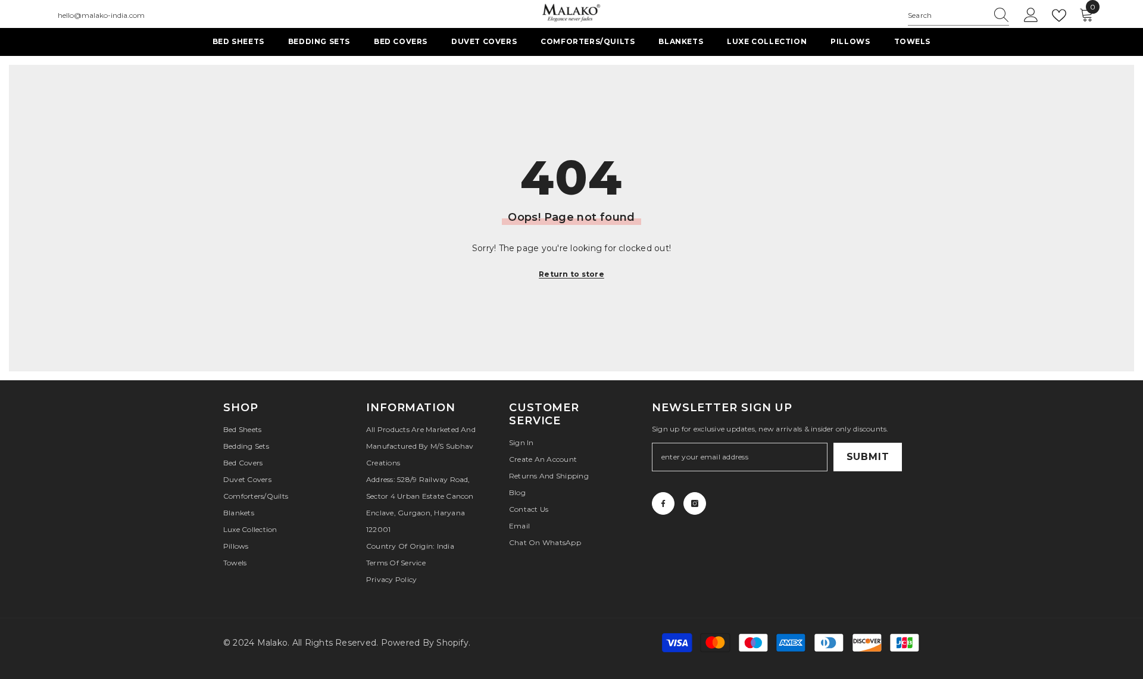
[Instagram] (694, 503)
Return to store (571, 274)
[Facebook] (663, 503)
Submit (868, 456)
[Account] (1031, 15)
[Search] (958, 16)
